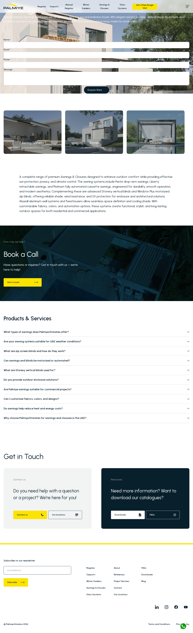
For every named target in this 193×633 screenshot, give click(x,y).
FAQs (143, 568)
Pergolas (42, 6)
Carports (54, 6)
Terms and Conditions (159, 624)
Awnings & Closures (96, 588)
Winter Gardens (94, 581)
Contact (118, 588)
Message (8, 69)
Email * (7, 49)
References (119, 574)
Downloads (147, 574)
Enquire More (95, 89)
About (117, 568)
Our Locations (121, 594)
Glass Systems (93, 594)
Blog (143, 581)
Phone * (7, 59)
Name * (7, 39)
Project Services (121, 581)
